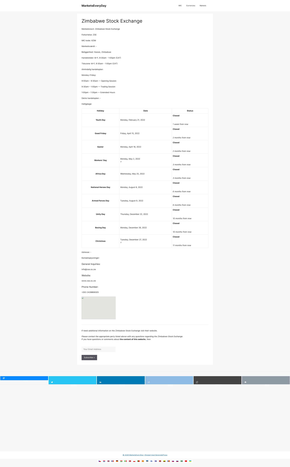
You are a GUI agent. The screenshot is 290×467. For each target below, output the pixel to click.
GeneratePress (161, 455)
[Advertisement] (43, 418)
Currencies (190, 6)
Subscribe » (89, 357)
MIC (180, 6)
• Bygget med (139, 455)
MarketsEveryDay (94, 5)
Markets (203, 6)
